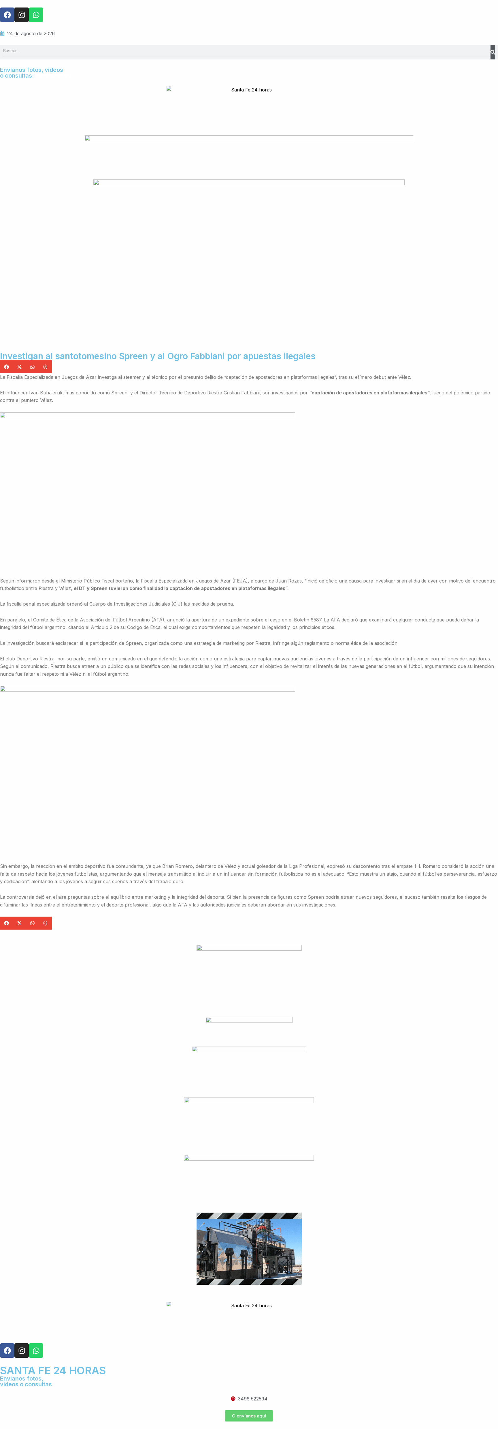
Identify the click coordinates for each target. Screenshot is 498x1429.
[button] (6, 366)
